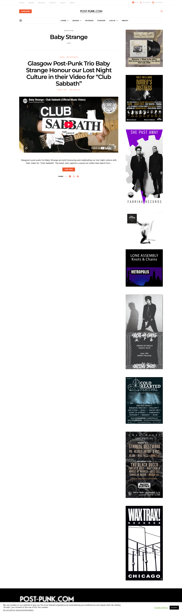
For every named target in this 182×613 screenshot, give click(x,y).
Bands (31, 3)
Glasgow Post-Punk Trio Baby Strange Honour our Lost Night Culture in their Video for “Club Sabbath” (68, 73)
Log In (62, 3)
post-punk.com (74, 90)
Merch (72, 3)
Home (21, 3)
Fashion (52, 3)
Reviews (42, 3)
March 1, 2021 (62, 90)
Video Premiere (72, 57)
